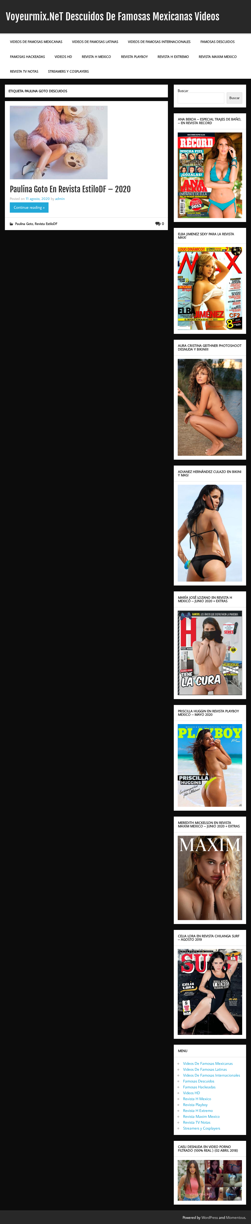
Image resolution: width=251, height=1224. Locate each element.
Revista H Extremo (173, 56)
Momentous (235, 1217)
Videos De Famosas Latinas (95, 41)
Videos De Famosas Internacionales (159, 41)
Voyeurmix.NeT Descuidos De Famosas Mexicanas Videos (112, 17)
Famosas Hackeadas (27, 56)
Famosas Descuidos (218, 41)
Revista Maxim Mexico (218, 56)
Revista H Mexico (96, 56)
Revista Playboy (134, 56)
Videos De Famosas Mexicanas (36, 41)
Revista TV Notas (24, 71)
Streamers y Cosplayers (68, 71)
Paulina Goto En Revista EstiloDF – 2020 (70, 189)
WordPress (209, 1217)
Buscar (183, 90)
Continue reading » (29, 207)
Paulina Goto (24, 223)
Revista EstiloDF (46, 223)
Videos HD (63, 56)
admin (60, 198)
